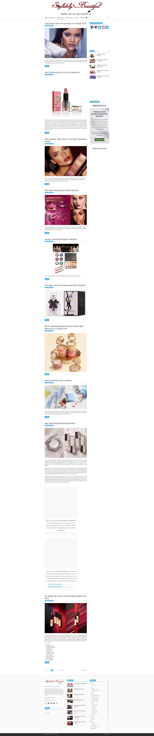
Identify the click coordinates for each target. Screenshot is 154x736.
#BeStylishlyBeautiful (100, 695)
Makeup (100, 688)
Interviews (100, 708)
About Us (55, 700)
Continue (46, 65)
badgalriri (62, 61)
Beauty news (51, 25)
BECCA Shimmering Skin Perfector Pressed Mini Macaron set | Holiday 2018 (64, 327)
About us (82, 17)
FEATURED (70, 680)
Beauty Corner (59, 18)
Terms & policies (106, 734)
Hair (100, 686)
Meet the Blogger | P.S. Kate (79, 689)
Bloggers (99, 693)
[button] (108, 17)
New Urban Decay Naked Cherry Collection (62, 190)
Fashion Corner (51, 18)
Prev (47, 670)
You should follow (100, 701)
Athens (100, 722)
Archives (46, 709)
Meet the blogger (100, 699)
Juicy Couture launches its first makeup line (62, 72)
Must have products (100, 690)
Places (76, 18)
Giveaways (99, 719)
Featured (99, 715)
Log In (59, 717)
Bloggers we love (100, 697)
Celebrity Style (100, 704)
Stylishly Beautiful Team (99, 726)
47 (58, 670)
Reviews (100, 692)
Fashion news (100, 706)
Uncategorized (99, 728)
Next (62, 670)
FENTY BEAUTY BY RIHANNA (57, 532)
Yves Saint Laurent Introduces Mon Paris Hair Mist (65, 285)
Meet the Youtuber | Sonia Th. (79, 694)
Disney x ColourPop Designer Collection (61, 239)
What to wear (100, 713)
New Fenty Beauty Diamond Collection (60, 423)
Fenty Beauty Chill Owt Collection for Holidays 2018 (65, 23)
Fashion (99, 702)
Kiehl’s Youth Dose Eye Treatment (58, 380)
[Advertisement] (99, 39)
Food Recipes (99, 717)
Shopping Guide (100, 712)
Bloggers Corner (69, 18)
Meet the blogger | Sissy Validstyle (80, 683)
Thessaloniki (100, 724)
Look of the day (100, 710)
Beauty (46, 25)
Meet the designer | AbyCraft (79, 699)
